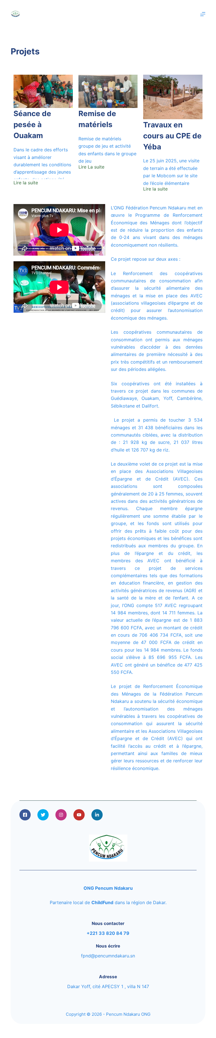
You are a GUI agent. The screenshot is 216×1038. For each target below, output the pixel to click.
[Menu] (202, 14)
